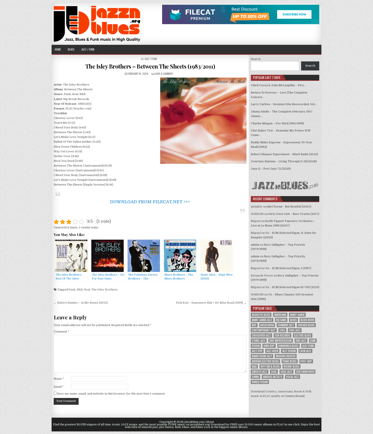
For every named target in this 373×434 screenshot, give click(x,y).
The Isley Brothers (104, 289)
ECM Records (282, 335)
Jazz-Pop (257, 351)
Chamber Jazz (286, 325)
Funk (71, 289)
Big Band (281, 320)
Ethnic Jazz (259, 341)
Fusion (256, 346)
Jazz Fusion (289, 351)
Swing (255, 377)
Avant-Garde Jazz (262, 320)
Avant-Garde (297, 315)
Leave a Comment (163, 73)
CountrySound (294, 396)
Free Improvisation (280, 341)
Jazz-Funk (308, 346)
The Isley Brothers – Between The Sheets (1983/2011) (150, 66)
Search (256, 59)
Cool (282, 330)
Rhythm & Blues (270, 366)
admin (255, 244)
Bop (254, 325)
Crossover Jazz (261, 335)
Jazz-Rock (272, 351)
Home (58, 49)
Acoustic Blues (261, 315)
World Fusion (260, 382)
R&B (80, 289)
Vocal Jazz (292, 377)
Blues (71, 49)
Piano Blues (290, 361)
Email (59, 386)
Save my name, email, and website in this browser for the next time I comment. (111, 393)
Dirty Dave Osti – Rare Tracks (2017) (293, 213)
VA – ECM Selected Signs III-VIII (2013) (292, 287)
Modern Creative (286, 356)
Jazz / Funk (87, 49)
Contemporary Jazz (264, 330)
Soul (87, 289)
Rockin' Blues (291, 366)
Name (59, 378)
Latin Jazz (305, 351)
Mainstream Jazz (262, 356)
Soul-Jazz (286, 372)
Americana (280, 315)
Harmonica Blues (288, 346)
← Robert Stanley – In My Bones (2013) (81, 302)
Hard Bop (269, 346)
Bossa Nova (267, 325)
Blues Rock (307, 320)
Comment (61, 331)
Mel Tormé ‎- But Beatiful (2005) (289, 206)
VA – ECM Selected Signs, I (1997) (288, 268)
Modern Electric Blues (265, 361)
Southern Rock (305, 372)
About (210, 421)
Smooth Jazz (259, 372)
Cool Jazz (294, 330)
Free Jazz (301, 341)
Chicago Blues (306, 325)
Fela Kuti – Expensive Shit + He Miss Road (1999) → (211, 302)
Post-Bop (306, 361)
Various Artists (272, 377)
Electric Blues (302, 335)
